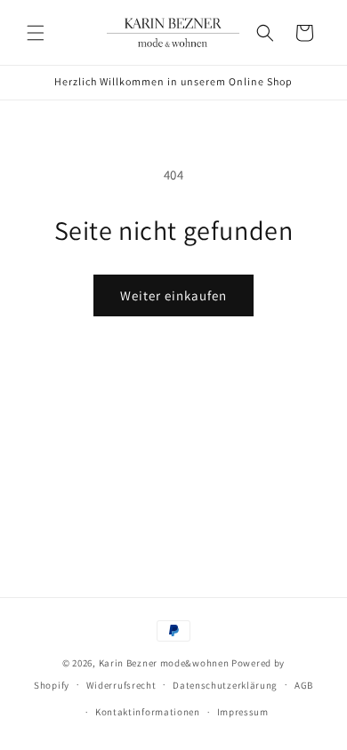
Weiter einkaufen (173, 295)
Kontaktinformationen (147, 712)
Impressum (243, 712)
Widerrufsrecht (121, 685)
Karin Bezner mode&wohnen (164, 663)
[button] (35, 32)
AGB (304, 685)
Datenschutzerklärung (225, 685)
